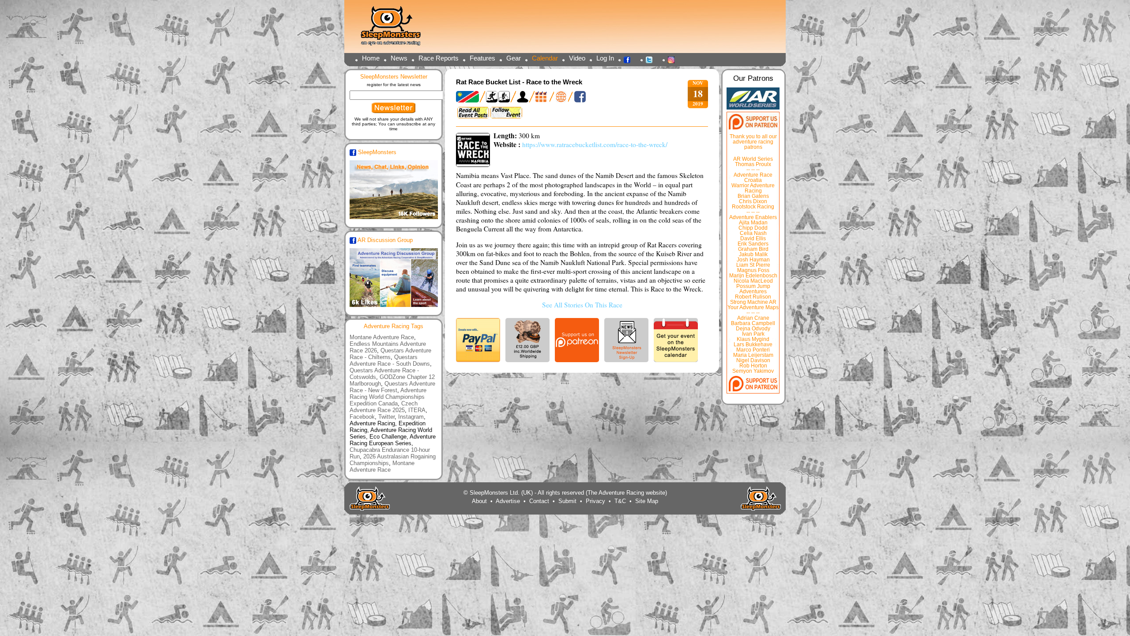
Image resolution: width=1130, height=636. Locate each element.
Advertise (508, 501)
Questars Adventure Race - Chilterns (390, 353)
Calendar (545, 58)
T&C (620, 501)
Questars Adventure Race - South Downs (390, 360)
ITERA (417, 410)
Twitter (651, 59)
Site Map (646, 501)
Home (371, 58)
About (479, 501)
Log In (605, 58)
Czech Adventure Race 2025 (384, 406)
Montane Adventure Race (382, 337)
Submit (567, 501)
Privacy (595, 501)
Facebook (629, 59)
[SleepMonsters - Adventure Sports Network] (395, 29)
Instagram (674, 59)
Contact (539, 501)
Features (482, 58)
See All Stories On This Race (582, 304)
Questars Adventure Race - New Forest (392, 387)
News (399, 58)
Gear (513, 58)
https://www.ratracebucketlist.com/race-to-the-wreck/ (594, 144)
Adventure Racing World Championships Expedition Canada (388, 397)
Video (577, 58)
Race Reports (438, 58)
